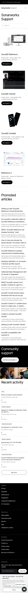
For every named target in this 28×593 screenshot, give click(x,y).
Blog (2, 524)
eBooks (3, 521)
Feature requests (6, 406)
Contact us (4, 543)
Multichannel (5, 494)
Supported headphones (8, 501)
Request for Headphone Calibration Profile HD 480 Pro (13, 411)
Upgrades (4, 491)
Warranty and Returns (7, 552)
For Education (5, 504)
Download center (6, 518)
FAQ (3, 391)
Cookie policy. (7, 586)
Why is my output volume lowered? (11, 395)
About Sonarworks (7, 540)
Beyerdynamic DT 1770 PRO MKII (11, 442)
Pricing (3, 488)
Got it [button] (14, 590)
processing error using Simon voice (11, 427)
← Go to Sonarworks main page (10, 2)
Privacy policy (5, 546)
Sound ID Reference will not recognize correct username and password (12, 458)
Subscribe (23, 571)
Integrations (4, 498)
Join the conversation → (10, 360)
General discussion (7, 424)
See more (19, 472)
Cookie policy (5, 549)
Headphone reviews (7, 527)
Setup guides (5, 515)
